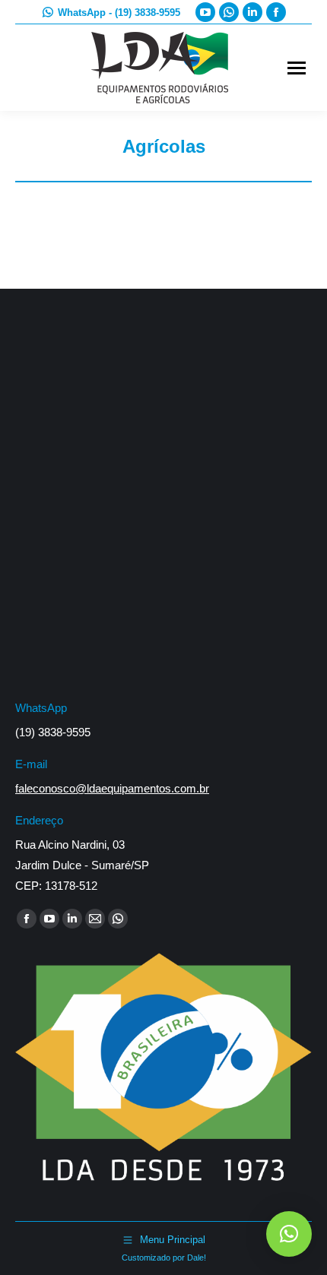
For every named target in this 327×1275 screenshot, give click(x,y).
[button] (289, 1234)
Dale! (196, 1257)
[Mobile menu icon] (296, 68)
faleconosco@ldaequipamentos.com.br (112, 788)
